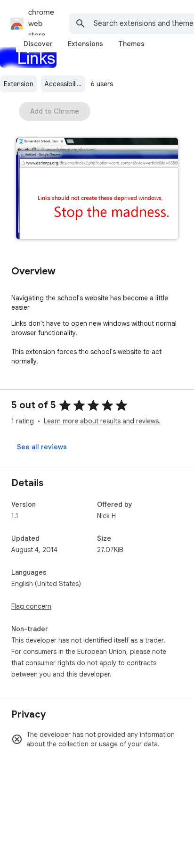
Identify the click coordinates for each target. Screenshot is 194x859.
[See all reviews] (42, 447)
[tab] (38, 43)
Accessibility (63, 84)
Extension (18, 84)
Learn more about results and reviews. (102, 421)
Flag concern (31, 606)
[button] (97, 189)
